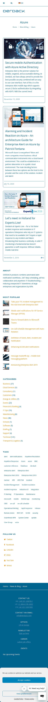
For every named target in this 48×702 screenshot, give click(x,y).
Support (6, 433)
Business (6, 384)
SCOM (28, 513)
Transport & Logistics (11, 441)
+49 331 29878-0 (25, 601)
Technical (6, 437)
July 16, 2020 (9, 184)
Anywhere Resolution (32, 456)
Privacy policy (29, 699)
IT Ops (5, 410)
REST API (20, 513)
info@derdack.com (24, 615)
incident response (10, 489)
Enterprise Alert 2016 (11, 475)
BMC (36, 461)
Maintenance (30, 494)
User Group (8, 522)
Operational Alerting (11, 508)
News (5, 418)
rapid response (26, 508)
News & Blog (24, 27)
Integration (35, 489)
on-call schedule (23, 504)
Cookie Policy (18, 699)
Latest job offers (24, 642)
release (37, 508)
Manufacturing (9, 414)
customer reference (11, 466)
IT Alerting (7, 494)
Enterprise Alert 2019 (29, 475)
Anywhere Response (11, 461)
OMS (5, 504)
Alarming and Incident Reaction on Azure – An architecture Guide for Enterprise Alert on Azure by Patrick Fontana (22, 140)
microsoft (7, 499)
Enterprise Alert (23, 471)
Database (24, 466)
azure (30, 461)
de (21, 3)
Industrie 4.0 (24, 489)
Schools (6, 422)
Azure (23, 461)
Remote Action (9, 513)
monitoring (36, 499)
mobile (16, 499)
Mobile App (25, 499)
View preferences (24, 693)
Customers (7, 395)
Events (5, 403)
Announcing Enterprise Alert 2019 (24, 365)
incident (29, 480)
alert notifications (16, 456)
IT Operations (19, 494)
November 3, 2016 (11, 257)
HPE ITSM (20, 480)
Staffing (6, 429)
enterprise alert (9, 471)
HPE (13, 480)
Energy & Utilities (9, 399)
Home (15, 27)
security (35, 513)
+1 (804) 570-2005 (25, 604)
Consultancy (8, 391)
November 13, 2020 (12, 99)
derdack (33, 466)
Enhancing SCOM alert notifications (25, 347)
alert (5, 456)
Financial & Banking (11, 406)
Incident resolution (28, 485)
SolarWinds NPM (10, 518)
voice (17, 522)
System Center (23, 518)
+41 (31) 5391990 (26, 607)
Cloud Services (9, 387)
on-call (12, 504)
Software (6, 425)
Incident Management (11, 485)
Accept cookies (24, 680)
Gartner (6, 480)
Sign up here (24, 633)
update (33, 518)
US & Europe (24, 625)
